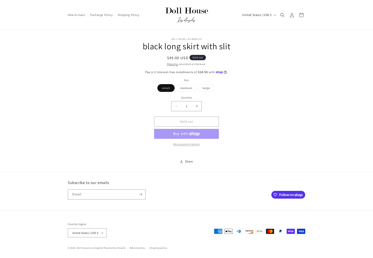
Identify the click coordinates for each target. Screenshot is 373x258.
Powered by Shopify (114, 247)
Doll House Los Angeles (90, 247)
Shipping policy (158, 247)
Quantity (186, 97)
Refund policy (137, 247)
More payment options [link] (186, 144)
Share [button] (189, 161)
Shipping (172, 64)
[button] (282, 15)
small (168, 89)
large (208, 89)
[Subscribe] (140, 194)
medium (188, 89)
